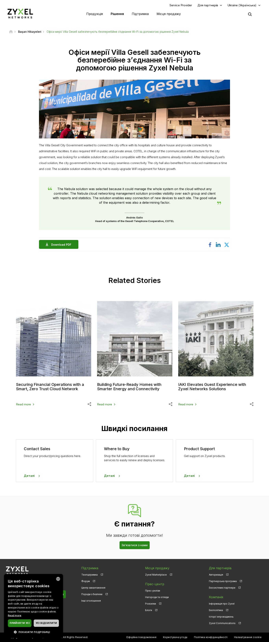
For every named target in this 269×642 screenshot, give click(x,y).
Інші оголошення (91, 600)
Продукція (94, 14)
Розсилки (150, 603)
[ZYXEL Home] (20, 13)
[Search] (250, 14)
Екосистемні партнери (222, 587)
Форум (85, 581)
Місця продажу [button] (169, 14)
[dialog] (33, 606)
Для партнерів (208, 5)
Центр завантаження (93, 587)
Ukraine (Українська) (241, 5)
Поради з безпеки (91, 594)
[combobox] (58, 579)
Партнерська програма (223, 581)
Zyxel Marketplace (156, 574)
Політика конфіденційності (210, 637)
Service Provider (181, 5)
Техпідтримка (89, 574)
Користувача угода (175, 637)
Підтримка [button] (140, 14)
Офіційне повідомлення (141, 637)
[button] (33, 632)
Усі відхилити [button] (46, 622)
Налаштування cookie (248, 637)
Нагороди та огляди (157, 597)
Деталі (29, 476)
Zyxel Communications (222, 623)
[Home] (11, 31)
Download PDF (61, 244)
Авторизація (216, 574)
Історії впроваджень (221, 616)
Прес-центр (154, 584)
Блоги (148, 610)
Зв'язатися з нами (135, 545)
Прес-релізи (152, 590)
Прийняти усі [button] (20, 622)
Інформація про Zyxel (222, 603)
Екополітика (216, 610)
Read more (23, 404)
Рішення (117, 14)
